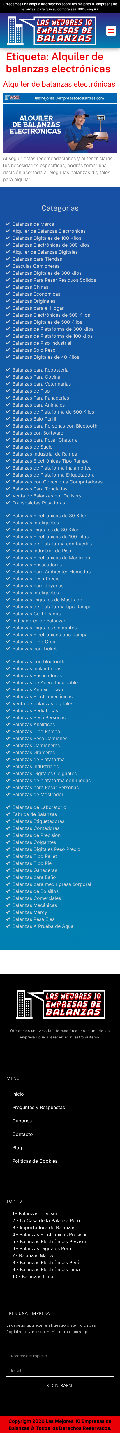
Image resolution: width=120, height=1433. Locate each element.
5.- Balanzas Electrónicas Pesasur (49, 1241)
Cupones (22, 1121)
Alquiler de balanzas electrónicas (59, 84)
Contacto (22, 1134)
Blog (17, 1147)
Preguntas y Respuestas (38, 1107)
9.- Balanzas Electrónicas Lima (46, 1269)
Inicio (18, 1094)
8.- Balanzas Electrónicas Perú (45, 1262)
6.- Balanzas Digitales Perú (41, 1248)
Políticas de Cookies (34, 1161)
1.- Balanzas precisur (34, 1213)
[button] (111, 31)
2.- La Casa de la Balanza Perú (46, 1220)
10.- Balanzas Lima (32, 1276)
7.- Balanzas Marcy (33, 1255)
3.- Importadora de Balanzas (43, 1227)
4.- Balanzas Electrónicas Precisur (49, 1234)
